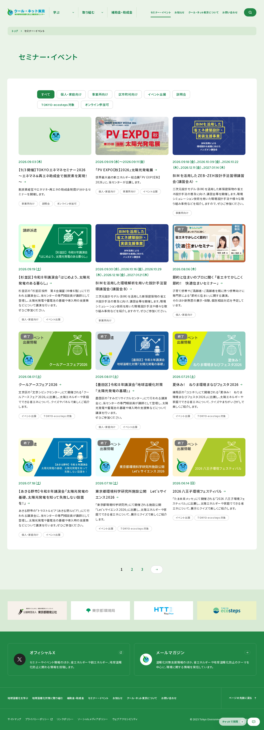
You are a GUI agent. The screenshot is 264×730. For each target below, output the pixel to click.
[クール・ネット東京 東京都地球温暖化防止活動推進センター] (26, 12)
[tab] (45, 94)
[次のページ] (157, 569)
